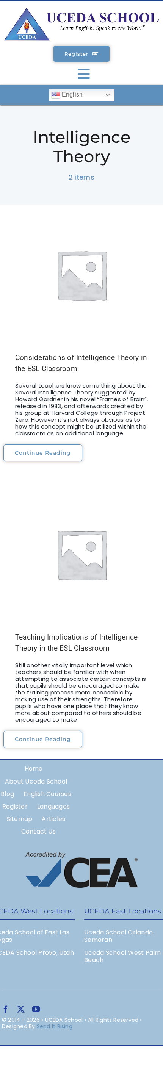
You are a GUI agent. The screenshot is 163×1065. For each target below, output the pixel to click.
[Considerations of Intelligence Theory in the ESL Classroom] (81, 275)
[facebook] (5, 1009)
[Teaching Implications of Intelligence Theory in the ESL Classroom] (81, 554)
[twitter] (21, 1009)
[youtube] (36, 1009)
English (71, 94)
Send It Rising (54, 1026)
